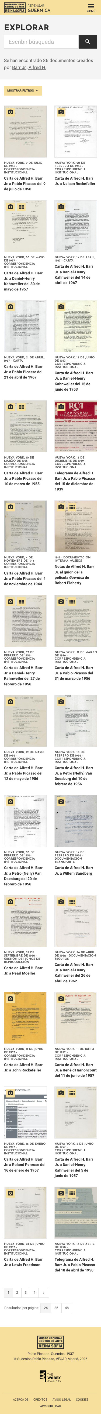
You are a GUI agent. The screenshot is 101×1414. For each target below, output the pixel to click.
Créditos (40, 1399)
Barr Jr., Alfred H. (29, 67)
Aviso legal (62, 1399)
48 (67, 1308)
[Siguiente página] (44, 1293)
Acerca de (20, 1399)
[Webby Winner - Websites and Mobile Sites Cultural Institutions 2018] (50, 1381)
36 (56, 1308)
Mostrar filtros (21, 90)
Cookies (82, 1399)
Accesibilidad (50, 1406)
